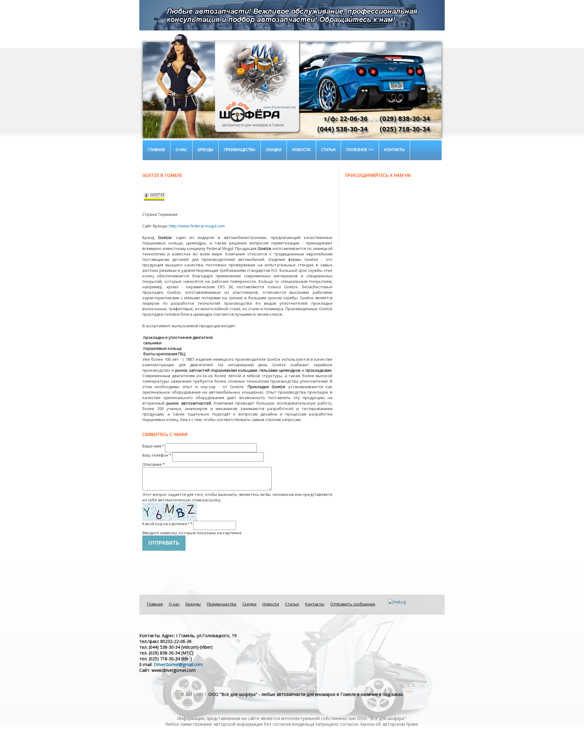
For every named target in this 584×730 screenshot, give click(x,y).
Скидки (273, 149)
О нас (181, 149)
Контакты (394, 149)
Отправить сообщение (352, 604)
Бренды (205, 149)
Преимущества (239, 149)
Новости (301, 149)
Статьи (328, 149)
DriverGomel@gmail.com (178, 664)
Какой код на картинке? (167, 523)
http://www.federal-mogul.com (197, 226)
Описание (153, 464)
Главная (156, 149)
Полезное (356, 149)
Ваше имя (153, 446)
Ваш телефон (156, 455)
